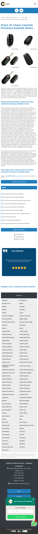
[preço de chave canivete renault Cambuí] (28, 59)
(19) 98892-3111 (19, 237)
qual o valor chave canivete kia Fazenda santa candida (16, 200)
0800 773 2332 (19, 239)
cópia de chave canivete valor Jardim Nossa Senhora (16, 223)
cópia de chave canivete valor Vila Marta (12, 210)
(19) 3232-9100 (11, 176)
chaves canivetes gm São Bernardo (11, 220)
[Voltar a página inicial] (5, 4)
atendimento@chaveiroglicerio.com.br (19, 483)
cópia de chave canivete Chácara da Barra (13, 197)
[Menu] (35, 3)
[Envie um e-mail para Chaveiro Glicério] (21, 10)
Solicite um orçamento (19, 182)
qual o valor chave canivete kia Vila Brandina (14, 203)
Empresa (19, 496)
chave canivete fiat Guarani (9, 217)
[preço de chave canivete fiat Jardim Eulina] (10, 77)
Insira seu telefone (20, 508)
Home (19, 491)
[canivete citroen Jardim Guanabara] (28, 40)
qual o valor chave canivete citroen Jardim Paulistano (16, 213)
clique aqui (20, 176)
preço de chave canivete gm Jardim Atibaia (13, 207)
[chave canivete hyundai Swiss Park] (10, 40)
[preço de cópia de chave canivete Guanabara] (10, 59)
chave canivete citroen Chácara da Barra (12, 194)
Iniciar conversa (20, 517)
